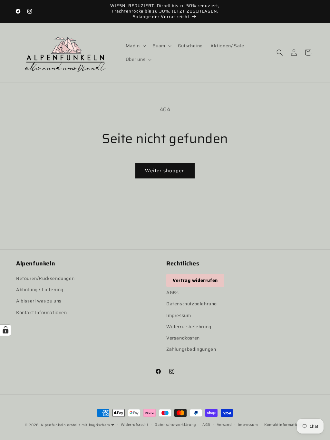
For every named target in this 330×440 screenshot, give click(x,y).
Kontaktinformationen (284, 424)
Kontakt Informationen (41, 312)
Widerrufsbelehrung (188, 326)
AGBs (172, 292)
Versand (224, 424)
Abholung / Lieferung (39, 289)
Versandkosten (183, 337)
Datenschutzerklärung (175, 424)
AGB (206, 424)
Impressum (178, 315)
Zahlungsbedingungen (191, 349)
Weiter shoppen (165, 171)
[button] (135, 46)
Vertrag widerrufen (195, 280)
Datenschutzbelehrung (191, 303)
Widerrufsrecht (135, 424)
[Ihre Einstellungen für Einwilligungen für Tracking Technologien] (5, 330)
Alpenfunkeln (53, 425)
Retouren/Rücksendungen (45, 278)
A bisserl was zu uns (39, 300)
